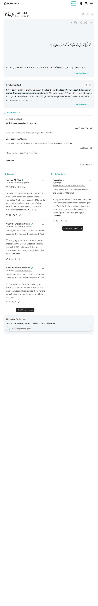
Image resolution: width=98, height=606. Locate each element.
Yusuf (18, 12)
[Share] (80, 22)
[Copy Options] (71, 22)
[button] (90, 44)
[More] (91, 22)
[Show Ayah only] (83, 14)
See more (32, 210)
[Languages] (81, 3)
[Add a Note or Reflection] (86, 22)
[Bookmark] (13, 22)
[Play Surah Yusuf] (8, 22)
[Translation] (89, 85)
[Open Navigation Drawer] (91, 3)
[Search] (86, 3)
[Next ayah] (92, 14)
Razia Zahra (58, 180)
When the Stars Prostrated (18, 224)
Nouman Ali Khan (13, 180)
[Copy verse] (75, 22)
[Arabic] (86, 85)
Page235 (19, 16)
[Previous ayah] (87, 14)
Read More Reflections (72, 228)
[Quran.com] (11, 3)
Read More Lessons (25, 310)
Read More (10, 160)
